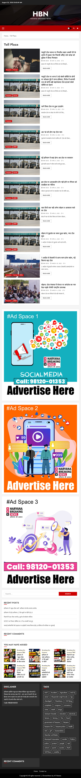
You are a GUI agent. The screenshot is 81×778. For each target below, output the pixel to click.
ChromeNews (46, 776)
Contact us (42, 771)
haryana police (60, 726)
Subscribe (77, 28)
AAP (46, 692)
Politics (72, 739)
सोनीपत (21, 275)
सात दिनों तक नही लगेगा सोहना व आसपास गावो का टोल (58, 209)
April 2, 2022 (56, 239)
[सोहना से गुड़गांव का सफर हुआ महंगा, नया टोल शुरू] (22, 240)
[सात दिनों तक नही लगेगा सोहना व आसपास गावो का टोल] (22, 214)
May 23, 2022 (56, 61)
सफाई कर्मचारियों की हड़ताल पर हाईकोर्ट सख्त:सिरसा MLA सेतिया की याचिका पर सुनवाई (29, 625)
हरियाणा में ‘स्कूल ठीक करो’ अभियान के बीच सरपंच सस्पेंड (20, 608)
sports (54, 748)
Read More (46, 68)
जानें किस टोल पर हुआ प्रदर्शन (52, 106)
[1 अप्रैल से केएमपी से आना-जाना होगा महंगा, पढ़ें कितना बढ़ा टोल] (22, 266)
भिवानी (74, 652)
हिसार (24, 652)
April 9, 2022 (56, 161)
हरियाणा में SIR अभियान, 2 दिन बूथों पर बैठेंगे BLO (18, 612)
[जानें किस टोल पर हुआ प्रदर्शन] (22, 112)
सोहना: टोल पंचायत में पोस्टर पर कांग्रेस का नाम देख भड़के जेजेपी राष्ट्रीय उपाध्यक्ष (58, 286)
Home (36, 771)
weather (56, 752)
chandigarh (48, 701)
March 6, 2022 (56, 290)
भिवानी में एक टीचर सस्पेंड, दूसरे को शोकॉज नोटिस (18, 617)
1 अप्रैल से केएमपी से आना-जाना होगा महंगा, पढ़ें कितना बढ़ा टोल (58, 259)
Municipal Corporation (52, 739)
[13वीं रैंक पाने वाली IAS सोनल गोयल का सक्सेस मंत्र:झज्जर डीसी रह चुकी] (60, 671)
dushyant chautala (50, 714)
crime (46, 709)
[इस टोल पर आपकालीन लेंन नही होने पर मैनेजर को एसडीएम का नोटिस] (22, 189)
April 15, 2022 (56, 135)
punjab (62, 743)
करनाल (74, 668)
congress (58, 705)
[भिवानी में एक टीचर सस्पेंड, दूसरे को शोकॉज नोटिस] (60, 655)
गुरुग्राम (15, 147)
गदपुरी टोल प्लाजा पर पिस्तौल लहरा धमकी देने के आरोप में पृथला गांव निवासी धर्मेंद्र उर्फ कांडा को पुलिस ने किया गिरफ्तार (58, 55)
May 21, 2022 (56, 88)
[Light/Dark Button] (70, 28)
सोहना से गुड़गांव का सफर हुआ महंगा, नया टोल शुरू (57, 235)
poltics (47, 743)
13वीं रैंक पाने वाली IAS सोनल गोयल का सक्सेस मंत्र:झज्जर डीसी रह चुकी (71, 675)
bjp (72, 697)
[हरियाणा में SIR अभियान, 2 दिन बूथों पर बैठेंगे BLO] (34, 655)
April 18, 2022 (56, 109)
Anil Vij (72, 692)
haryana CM (49, 726)
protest (54, 743)
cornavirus (67, 705)
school (47, 748)
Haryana (66, 722)
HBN (40, 14)
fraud (68, 718)
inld (46, 731)
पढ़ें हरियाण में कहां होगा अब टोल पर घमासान (57, 157)
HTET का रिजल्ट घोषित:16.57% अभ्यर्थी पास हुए (18, 621)
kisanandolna (59, 731)
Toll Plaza (48, 752)
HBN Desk (46, 61)
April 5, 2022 (56, 213)
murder (64, 739)
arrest (46, 697)
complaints (48, 705)
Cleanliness (59, 701)
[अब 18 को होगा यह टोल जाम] (22, 137)
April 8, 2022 (56, 188)
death (53, 709)
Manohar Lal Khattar (51, 735)
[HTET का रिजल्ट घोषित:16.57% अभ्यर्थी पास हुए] (10, 671)
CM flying (69, 701)
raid (68, 743)
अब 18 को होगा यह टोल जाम (51, 132)
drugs (60, 709)
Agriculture (63, 692)
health (71, 726)
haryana (8, 70)
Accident (54, 692)
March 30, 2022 (57, 263)
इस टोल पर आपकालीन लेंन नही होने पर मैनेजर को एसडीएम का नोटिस (59, 183)
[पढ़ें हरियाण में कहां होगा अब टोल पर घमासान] (22, 163)
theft (68, 748)
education (62, 714)
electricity (72, 714)
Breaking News (21, 650)
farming (55, 718)
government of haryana (52, 722)
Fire (62, 718)
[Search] (74, 28)
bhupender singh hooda (59, 697)
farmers (47, 718)
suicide (61, 748)
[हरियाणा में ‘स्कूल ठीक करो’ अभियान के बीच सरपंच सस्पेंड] (10, 655)
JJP (51, 731)
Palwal (15, 70)
